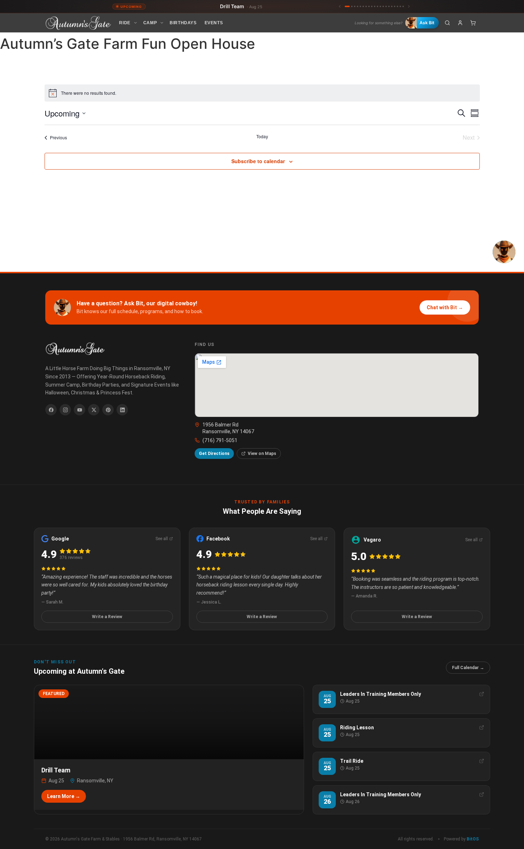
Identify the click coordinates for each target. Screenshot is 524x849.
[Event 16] (391, 6)
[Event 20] (403, 6)
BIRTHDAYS (183, 22)
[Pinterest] (108, 409)
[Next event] (409, 6)
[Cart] (473, 23)
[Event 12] (380, 6)
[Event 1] (347, 6)
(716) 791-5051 (219, 440)
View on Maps (262, 453)
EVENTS (214, 22)
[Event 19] (400, 6)
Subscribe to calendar (258, 161)
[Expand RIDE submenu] (135, 23)
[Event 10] (374, 6)
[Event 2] (352, 6)
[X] (93, 409)
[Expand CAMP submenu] (161, 23)
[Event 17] (394, 6)
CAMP (150, 22)
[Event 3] (354, 6)
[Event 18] (397, 6)
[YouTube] (79, 409)
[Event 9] (372, 6)
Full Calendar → (468, 667)
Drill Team (241, 6)
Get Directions (214, 453)
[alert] (262, 93)
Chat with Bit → (445, 307)
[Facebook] (51, 409)
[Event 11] (377, 6)
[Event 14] (386, 6)
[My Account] (460, 23)
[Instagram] (65, 409)
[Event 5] (360, 6)
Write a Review (107, 616)
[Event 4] (357, 6)
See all (161, 538)
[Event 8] (369, 6)
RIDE (124, 22)
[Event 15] (389, 6)
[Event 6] (363, 6)
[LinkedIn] (122, 409)
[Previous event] (340, 6)
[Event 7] (366, 6)
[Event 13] (383, 6)
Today (262, 136)
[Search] (447, 23)
